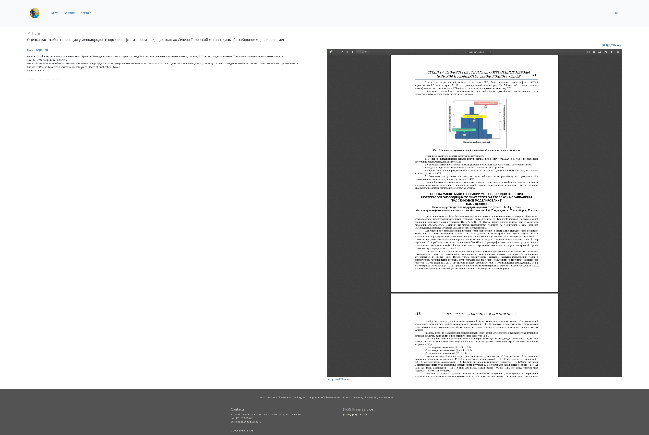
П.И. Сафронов (37, 50)
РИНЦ (605, 44)
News (54, 13)
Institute (70, 13)
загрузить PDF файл (338, 379)
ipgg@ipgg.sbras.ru (249, 421)
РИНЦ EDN (615, 44)
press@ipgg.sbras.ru (355, 414)
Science (86, 13)
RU (616, 13)
